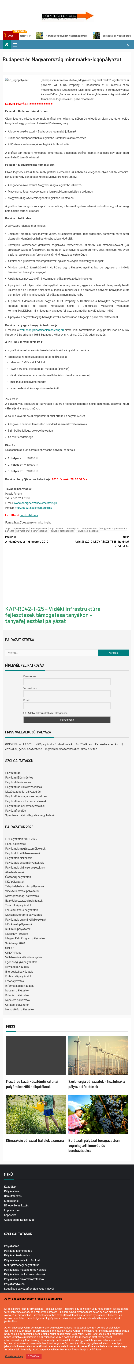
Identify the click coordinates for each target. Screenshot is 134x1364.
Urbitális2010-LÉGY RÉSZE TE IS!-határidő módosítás (102, 541)
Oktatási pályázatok (17, 1004)
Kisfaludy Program (16, 933)
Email (26, 700)
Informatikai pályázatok (19, 985)
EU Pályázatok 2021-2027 (21, 839)
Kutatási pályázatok (17, 995)
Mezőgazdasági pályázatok (22, 896)
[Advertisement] (67, 577)
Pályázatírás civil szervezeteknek (26, 801)
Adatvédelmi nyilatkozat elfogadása (47, 713)
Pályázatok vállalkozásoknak (22, 853)
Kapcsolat (10, 1215)
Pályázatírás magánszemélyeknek (26, 796)
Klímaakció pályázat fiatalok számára (41, 35)
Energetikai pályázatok (19, 971)
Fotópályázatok (14, 981)
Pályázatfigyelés (15, 810)
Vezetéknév (30, 688)
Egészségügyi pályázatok (21, 962)
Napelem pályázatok (17, 1000)
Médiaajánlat (11, 1200)
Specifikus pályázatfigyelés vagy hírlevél (30, 815)
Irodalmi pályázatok (17, 990)
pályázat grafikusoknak (62, 531)
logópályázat (72, 528)
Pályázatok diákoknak (88, 531)
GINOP (9, 948)
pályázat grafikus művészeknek (32, 531)
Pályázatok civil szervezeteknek (25, 867)
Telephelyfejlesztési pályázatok (24, 886)
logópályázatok (90, 528)
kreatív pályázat (39, 528)
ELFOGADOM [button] (33, 1356)
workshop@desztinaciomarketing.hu (42, 330)
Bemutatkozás (13, 1196)
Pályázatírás (12, 773)
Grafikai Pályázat (20, 528)
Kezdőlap (10, 1186)
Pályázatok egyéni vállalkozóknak (25, 919)
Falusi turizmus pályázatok (21, 910)
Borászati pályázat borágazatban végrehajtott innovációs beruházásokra (94, 1145)
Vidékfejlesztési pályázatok (22, 891)
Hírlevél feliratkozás (16, 1205)
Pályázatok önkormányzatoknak (24, 862)
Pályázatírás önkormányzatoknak (25, 806)
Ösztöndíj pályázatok (18, 877)
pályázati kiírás (29, 515)
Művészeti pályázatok (18, 924)
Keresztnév (29, 676)
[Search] (128, 44)
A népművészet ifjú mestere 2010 (26, 539)
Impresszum (12, 1210)
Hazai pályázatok (15, 844)
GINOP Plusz (13, 952)
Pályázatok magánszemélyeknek (25, 848)
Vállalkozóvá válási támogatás (23, 957)
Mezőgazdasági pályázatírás (23, 791)
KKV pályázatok (14, 881)
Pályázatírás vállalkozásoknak (23, 787)
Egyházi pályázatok (17, 966)
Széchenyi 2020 (15, 943)
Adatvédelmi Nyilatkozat (19, 1219)
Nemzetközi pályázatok (19, 1009)
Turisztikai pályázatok (18, 905)
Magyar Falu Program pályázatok (25, 938)
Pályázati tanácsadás (18, 782)
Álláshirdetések (14, 872)
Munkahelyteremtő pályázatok (23, 914)
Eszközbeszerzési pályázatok (24, 900)
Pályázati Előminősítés (19, 777)
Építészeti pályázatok (18, 976)
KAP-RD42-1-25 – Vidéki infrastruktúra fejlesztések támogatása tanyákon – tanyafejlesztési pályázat (52, 614)
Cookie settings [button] (14, 1356)
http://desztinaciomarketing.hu (33, 507)
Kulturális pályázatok (18, 929)
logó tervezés (56, 528)
